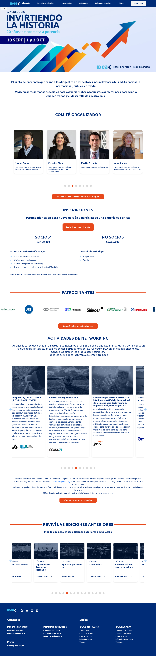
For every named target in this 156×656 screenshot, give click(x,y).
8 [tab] (91, 186)
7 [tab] (87, 186)
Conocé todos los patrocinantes (78, 326)
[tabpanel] (28, 153)
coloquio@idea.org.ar (62, 481)
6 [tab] (83, 186)
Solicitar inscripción (78, 227)
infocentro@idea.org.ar (124, 639)
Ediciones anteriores (103, 3)
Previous (11, 150)
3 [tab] (72, 186)
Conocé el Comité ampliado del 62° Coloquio (78, 197)
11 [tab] (89, 593)
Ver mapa (82, 642)
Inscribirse (138, 3)
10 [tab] (94, 468)
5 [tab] (80, 186)
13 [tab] (96, 593)
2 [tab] (69, 186)
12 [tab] (92, 593)
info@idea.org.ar (85, 639)
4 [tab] (76, 186)
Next (145, 150)
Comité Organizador (45, 3)
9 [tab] (91, 468)
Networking (83, 3)
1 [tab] (65, 186)
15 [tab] (103, 593)
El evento (26, 3)
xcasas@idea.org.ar (15, 646)
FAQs (121, 3)
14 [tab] (100, 593)
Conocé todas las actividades (78, 500)
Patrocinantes (66, 3)
